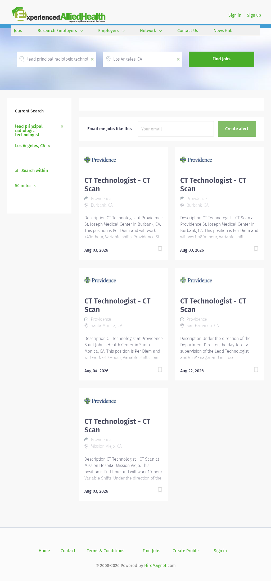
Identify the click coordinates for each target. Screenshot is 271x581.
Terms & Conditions (105, 550)
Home (44, 550)
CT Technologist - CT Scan (117, 184)
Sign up (254, 15)
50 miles (23, 185)
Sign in (234, 15)
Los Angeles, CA (30, 145)
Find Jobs (222, 58)
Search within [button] (34, 170)
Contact (68, 550)
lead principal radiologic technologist (29, 130)
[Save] (154, 249)
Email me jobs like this (109, 128)
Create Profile (186, 550)
